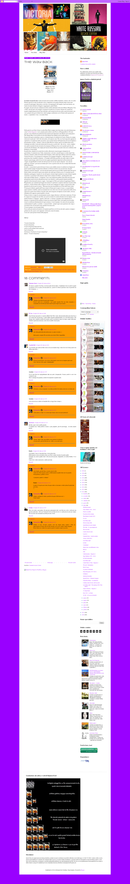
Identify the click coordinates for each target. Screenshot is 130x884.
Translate (92, 314)
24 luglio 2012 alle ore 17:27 (49, 437)
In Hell (84, 543)
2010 (83, 614)
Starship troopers (87, 507)
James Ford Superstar (94, 660)
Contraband (85, 545)
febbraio (85, 607)
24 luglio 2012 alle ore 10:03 (49, 298)
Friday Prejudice (86, 219)
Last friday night (87, 520)
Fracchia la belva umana (88, 514)
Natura (60, 269)
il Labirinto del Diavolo (87, 179)
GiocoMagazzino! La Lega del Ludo (91, 166)
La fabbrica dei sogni (87, 157)
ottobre (85, 498)
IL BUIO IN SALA (87, 126)
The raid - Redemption (88, 565)
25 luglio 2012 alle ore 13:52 (49, 493)
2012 (83, 491)
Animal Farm (85, 275)
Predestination (92, 640)
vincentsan (31, 422)
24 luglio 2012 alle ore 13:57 (40, 372)
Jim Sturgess (46, 269)
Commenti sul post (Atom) (35, 565)
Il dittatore (85, 574)
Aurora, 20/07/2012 (87, 538)
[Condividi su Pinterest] (52, 267)
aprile (84, 602)
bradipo (31, 508)
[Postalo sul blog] (47, 267)
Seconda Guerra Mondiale (33, 271)
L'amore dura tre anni (88, 531)
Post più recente (28, 562)
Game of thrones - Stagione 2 (89, 588)
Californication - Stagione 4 (89, 554)
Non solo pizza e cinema (88, 130)
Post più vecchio (72, 562)
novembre (85, 496)
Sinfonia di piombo (87, 576)
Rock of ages (86, 567)
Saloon (26, 52)
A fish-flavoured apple (87, 170)
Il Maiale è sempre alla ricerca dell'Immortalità (89, 139)
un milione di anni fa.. (87, 244)
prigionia (69, 269)
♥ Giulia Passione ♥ (87, 191)
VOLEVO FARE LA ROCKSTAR (90, 152)
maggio (85, 600)
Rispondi (31, 291)
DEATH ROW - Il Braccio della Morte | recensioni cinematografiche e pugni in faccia (91, 205)
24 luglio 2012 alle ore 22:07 (39, 507)
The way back (86, 529)
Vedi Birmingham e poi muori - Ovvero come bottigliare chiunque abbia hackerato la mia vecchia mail (96, 672)
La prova (85, 534)
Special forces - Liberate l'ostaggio (90, 578)
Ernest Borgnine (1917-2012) (89, 571)
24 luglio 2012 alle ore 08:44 (43, 283)
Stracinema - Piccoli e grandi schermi (91, 175)
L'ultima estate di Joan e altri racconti (91, 582)
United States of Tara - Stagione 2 (90, 562)
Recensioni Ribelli (86, 118)
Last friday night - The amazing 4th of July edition (92, 585)
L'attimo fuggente (31, 132)
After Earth (92, 703)
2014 (83, 487)
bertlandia (84, 232)
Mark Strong (55, 269)
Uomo (41, 271)
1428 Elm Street (86, 262)
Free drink (34, 52)
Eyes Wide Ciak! (86, 236)
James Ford (85, 61)
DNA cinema (85, 187)
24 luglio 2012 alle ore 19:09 (39, 451)
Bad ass (85, 549)
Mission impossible (87, 523)
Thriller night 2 (92, 723)
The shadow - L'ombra (94, 683)
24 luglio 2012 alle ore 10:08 (39, 313)
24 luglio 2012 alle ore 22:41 (49, 522)
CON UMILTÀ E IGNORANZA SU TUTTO (91, 161)
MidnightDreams (86, 195)
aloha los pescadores (87, 144)
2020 (83, 473)
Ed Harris (39, 269)
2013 (83, 489)
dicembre (85, 493)
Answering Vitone (93, 733)
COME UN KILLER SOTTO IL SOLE (92, 113)
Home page (50, 562)
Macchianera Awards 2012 (89, 516)
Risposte (32, 294)
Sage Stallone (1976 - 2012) (89, 556)
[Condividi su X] (48, 267)
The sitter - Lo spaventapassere (90, 527)
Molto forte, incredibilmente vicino (91, 547)
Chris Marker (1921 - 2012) (89, 509)
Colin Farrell (34, 269)
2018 (83, 477)
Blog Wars (42, 52)
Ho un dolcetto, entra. (87, 223)
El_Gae (30, 313)
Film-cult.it (85, 278)
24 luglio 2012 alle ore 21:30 (49, 468)
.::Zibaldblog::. (86, 240)
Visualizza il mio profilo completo (87, 64)
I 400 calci (84, 122)
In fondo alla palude (87, 558)
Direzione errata (86, 258)
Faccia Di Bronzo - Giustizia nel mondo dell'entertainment (91, 253)
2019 (83, 475)
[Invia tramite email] (45, 267)
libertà (51, 269)
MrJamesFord (36, 298)
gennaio (85, 609)
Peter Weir (64, 269)
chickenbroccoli (86, 183)
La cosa (85, 518)
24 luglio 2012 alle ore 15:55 (40, 399)
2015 (83, 484)
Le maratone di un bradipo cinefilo (90, 211)
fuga (43, 269)
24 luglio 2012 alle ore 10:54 (42, 345)
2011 (83, 612)
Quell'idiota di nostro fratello (89, 525)
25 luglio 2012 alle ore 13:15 (43, 482)
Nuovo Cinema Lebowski (88, 215)
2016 (83, 482)
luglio (84, 505)
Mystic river (92, 650)
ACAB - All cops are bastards (90, 595)
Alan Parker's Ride (87, 248)
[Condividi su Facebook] (50, 267)
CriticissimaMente (86, 148)
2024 (83, 471)
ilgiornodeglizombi (86, 134)
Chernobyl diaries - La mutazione (90, 580)
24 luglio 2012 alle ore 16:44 (49, 329)
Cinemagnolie (85, 200)
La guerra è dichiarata (88, 569)
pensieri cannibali (86, 109)
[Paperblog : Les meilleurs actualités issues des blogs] (85, 762)
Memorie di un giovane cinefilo (89, 266)
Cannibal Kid (32, 345)
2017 (83, 480)
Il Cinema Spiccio (86, 228)
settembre (85, 500)
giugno (85, 598)
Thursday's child (93, 693)
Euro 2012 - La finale (88, 593)
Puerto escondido (87, 511)
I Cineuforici (85, 271)
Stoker (90, 713)
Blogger (82, 870)
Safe (84, 551)
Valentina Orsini (33, 283)
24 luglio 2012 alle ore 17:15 (41, 422)
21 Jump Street (86, 590)
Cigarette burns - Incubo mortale (90, 536)
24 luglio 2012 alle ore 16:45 (49, 358)
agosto (85, 503)
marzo (84, 605)
